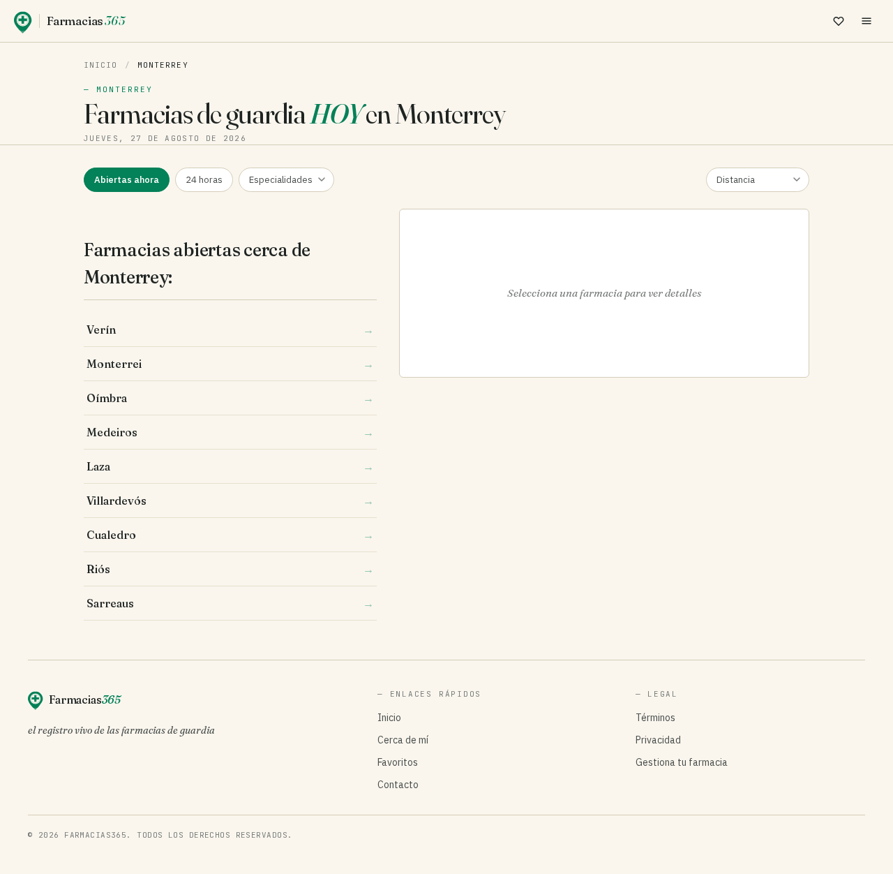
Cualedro (230, 535)
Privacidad (658, 740)
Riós (230, 569)
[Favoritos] (838, 21)
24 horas (204, 180)
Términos (655, 717)
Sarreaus (230, 603)
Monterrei (230, 364)
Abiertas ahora (126, 180)
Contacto (398, 784)
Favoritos (397, 762)
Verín (230, 329)
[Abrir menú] (866, 21)
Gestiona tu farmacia (682, 762)
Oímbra (230, 398)
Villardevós (230, 501)
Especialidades (281, 180)
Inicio (101, 65)
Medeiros (230, 432)
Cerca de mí (402, 740)
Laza (230, 466)
